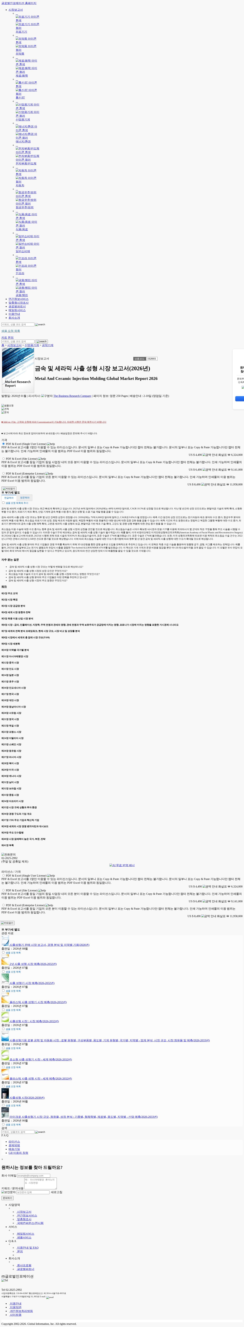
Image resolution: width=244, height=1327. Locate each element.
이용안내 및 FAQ (27, 1247)
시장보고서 (16, 9)
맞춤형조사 (23, 1219)
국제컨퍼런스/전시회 (30, 1223)
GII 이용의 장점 (18, 1152)
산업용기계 (32, 345)
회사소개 (14, 317)
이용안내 (14, 313)
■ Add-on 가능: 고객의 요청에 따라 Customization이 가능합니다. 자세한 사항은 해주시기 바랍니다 (53, 422)
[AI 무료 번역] (122, 865)
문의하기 (7, 1198)
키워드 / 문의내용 (12, 1188)
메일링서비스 (17, 310)
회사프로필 (23, 1265)
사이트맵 (15, 1314)
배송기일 (14, 1149)
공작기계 (47, 345)
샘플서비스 (23, 1237)
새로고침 (56, 1192)
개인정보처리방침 (21, 1311)
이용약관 (15, 1307)
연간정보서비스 (19, 298)
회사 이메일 (8, 1175)
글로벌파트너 (17, 306)
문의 (19, 1251)
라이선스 (14, 1141)
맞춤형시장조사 (19, 302)
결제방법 (14, 1145)
